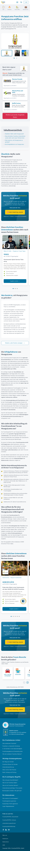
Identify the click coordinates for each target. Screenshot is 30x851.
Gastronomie (5, 577)
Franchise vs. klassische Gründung (11, 746)
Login (26, 2)
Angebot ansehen (14, 281)
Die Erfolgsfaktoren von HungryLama (14, 144)
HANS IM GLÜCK (8, 582)
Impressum (5, 838)
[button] (21, 2)
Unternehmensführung (8, 767)
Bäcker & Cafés (7, 251)
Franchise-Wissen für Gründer (10, 764)
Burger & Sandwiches (16, 577)
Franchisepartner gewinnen (9, 801)
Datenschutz (5, 842)
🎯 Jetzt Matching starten (15, 212)
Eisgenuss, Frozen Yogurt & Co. (21, 251)
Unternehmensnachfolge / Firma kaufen (12, 788)
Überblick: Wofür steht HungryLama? (14, 134)
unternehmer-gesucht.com (9, 823)
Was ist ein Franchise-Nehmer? (10, 785)
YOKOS (6, 254)
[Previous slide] (24, 682)
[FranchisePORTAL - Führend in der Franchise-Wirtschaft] (3, 2)
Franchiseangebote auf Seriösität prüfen (12, 751)
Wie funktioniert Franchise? (9, 743)
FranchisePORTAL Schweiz (9, 820)
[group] (7, 673)
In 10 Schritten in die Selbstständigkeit (12, 748)
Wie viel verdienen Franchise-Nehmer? (12, 754)
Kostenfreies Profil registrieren (10, 803)
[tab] (6, 53)
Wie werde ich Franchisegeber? (10, 798)
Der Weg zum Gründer (8, 761)
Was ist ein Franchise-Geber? (9, 782)
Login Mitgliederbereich (8, 806)
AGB (3, 845)
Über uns (4, 835)
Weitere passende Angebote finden (15, 116)
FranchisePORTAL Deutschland (10, 816)
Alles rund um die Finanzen (9, 769)
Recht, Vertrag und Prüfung (9, 772)
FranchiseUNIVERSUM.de (8, 826)
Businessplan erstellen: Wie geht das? (12, 790)
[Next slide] (27, 682)
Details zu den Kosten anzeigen (14, 343)
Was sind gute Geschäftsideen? (10, 780)
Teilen (25, 31)
